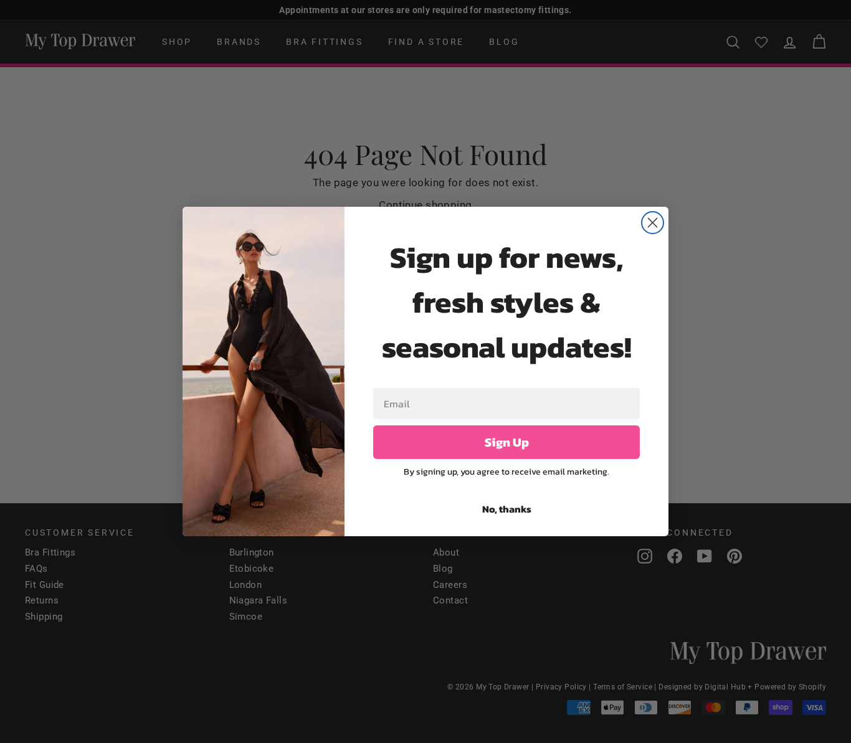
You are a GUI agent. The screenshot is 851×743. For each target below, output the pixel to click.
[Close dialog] (652, 223)
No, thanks (506, 508)
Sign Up (507, 442)
